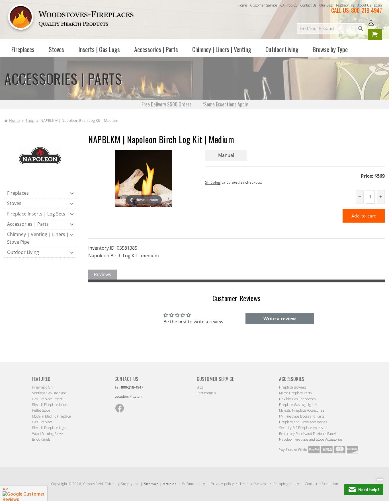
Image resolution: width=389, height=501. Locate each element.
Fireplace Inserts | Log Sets (36, 214)
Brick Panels (41, 439)
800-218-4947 (366, 10)
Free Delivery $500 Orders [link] (167, 104)
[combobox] (331, 28)
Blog (200, 387)
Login (378, 5)
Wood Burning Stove (47, 433)
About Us (364, 5)
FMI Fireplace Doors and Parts (301, 416)
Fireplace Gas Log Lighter (298, 404)
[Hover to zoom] (143, 177)
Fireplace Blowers (292, 387)
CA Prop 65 (288, 5)
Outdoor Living (23, 252)
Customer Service (263, 5)
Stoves (14, 203)
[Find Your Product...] (360, 28)
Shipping (212, 182)
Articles (170, 483)
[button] (23, 49)
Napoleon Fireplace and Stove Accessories (310, 439)
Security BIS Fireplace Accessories (304, 427)
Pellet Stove (41, 410)
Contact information (321, 483)
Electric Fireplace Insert (50, 404)
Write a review (279, 318)
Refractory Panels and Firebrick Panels (308, 433)
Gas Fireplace (42, 422)
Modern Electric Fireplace (51, 416)
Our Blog (326, 5)
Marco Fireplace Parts (295, 393)
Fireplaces (18, 193)
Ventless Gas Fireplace (49, 393)
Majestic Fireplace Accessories (301, 410)
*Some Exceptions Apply (225, 104)
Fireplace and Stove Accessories (303, 422)
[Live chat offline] (363, 489)
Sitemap (151, 483)
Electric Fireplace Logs (48, 427)
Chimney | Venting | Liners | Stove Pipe (38, 238)
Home (242, 5)
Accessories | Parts (28, 224)
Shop (30, 120)
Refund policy (193, 483)
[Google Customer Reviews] (23, 493)
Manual (226, 155)
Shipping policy (286, 483)
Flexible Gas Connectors (297, 399)
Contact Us (308, 5)
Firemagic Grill (43, 387)
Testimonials (345, 5)
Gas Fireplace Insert (47, 399)
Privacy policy (222, 483)
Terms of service (253, 483)
